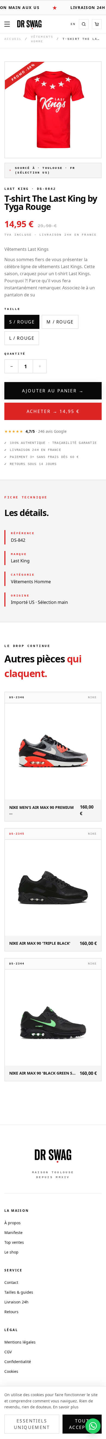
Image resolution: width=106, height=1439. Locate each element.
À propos (12, 1222)
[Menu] (7, 24)
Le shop (11, 1252)
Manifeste (13, 1232)
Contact (11, 1282)
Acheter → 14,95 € (53, 411)
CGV (8, 1351)
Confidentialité (17, 1361)
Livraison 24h (16, 1302)
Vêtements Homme (42, 39)
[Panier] (97, 24)
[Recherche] (84, 24)
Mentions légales (20, 1342)
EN (73, 24)
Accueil (13, 39)
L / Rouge (21, 338)
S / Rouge (22, 322)
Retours (11, 1311)
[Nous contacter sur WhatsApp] (93, 1426)
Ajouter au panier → (53, 391)
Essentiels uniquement (32, 1424)
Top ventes (14, 1242)
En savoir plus (66, 1406)
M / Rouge (59, 322)
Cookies (11, 1371)
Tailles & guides (18, 1292)
